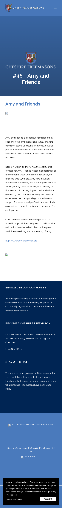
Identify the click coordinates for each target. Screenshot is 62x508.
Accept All (48, 499)
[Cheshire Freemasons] (25, 8)
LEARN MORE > (13, 349)
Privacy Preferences (14, 500)
